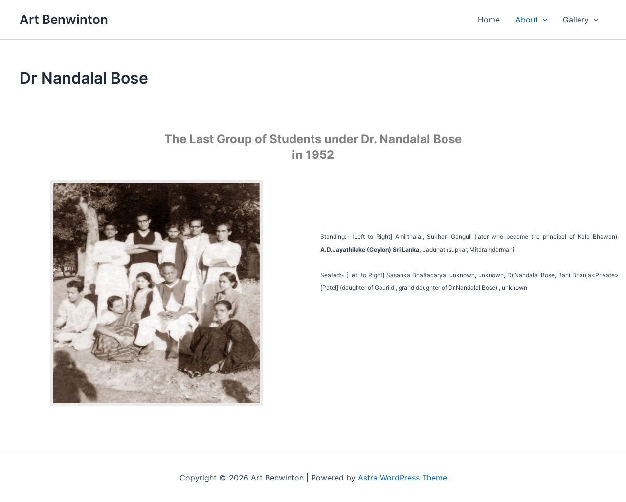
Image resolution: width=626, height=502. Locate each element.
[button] (543, 19)
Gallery (576, 19)
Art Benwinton (64, 19)
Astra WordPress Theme (402, 477)
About (526, 19)
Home (489, 19)
